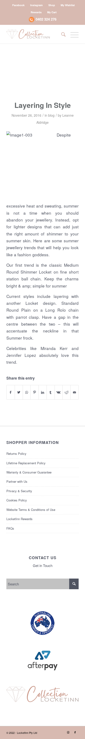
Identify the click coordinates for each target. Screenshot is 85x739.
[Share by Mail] (74, 392)
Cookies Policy (16, 500)
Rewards (36, 12)
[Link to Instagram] (68, 732)
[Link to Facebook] (75, 732)
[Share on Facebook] (11, 392)
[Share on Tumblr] (51, 392)
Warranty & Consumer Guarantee (28, 472)
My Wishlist (68, 5)
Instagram (36, 5)
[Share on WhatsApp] (27, 392)
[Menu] (72, 34)
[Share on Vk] (59, 392)
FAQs (10, 528)
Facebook (18, 5)
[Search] (61, 34)
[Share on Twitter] (19, 392)
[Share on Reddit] (66, 392)
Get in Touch (42, 565)
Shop (51, 5)
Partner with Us (16, 481)
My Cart (52, 12)
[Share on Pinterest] (34, 392)
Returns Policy (16, 453)
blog (51, 115)
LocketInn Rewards (19, 519)
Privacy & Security (19, 491)
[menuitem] (18, 5)
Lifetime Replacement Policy (26, 463)
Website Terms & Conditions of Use (30, 509)
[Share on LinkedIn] (43, 392)
